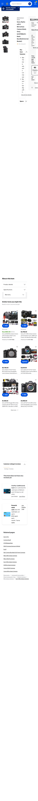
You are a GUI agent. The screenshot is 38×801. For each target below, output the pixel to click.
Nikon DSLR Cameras (9, 558)
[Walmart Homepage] (7, 3)
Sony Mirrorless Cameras (10, 562)
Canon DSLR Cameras (9, 568)
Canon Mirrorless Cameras (10, 571)
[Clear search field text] (27, 3)
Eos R (5, 549)
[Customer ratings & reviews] (25, 463)
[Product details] (25, 284)
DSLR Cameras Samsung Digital (12, 546)
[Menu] (2, 3)
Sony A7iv (6, 536)
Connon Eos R (7, 540)
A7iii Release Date (8, 543)
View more (13, 410)
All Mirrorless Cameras (9, 565)
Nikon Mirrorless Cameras (10, 555)
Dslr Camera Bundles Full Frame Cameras (14, 552)
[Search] (29, 3)
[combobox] (21, 3)
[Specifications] (25, 289)
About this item (8, 279)
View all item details (26, 95)
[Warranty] (23, 294)
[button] (22, 52)
